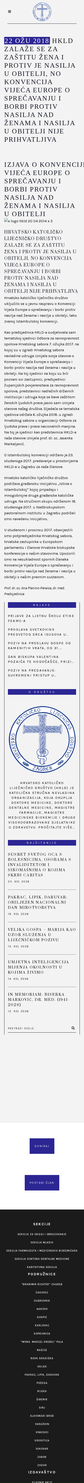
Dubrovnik (42, 1300)
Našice (42, 1350)
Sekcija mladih (42, 1242)
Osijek (42, 1366)
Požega (42, 1383)
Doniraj (42, 1146)
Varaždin (42, 1424)
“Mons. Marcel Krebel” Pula (42, 1341)
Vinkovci (42, 1432)
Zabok (42, 1457)
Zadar (42, 1465)
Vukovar (42, 1448)
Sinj (42, 1407)
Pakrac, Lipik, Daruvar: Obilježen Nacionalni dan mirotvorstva (38, 902)
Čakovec (42, 1292)
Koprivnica (42, 1333)
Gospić (42, 1317)
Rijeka (42, 1391)
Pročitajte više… (56, 827)
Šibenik (42, 1399)
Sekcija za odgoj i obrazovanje (42, 1234)
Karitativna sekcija (42, 1267)
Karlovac (42, 1325)
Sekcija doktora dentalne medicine (42, 1259)
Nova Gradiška (42, 1358)
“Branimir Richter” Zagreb (42, 1284)
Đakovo (42, 1309)
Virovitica (42, 1440)
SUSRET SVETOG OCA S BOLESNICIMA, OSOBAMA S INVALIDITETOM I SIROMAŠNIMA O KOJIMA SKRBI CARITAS (39, 865)
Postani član (42, 1182)
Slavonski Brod (42, 1415)
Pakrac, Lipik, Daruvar (42, 1374)
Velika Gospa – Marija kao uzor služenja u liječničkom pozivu (42, 934)
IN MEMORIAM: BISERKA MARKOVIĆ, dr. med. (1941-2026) (38, 999)
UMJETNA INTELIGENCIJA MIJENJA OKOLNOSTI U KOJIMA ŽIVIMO (38, 967)
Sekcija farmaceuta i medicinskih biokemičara (42, 1250)
